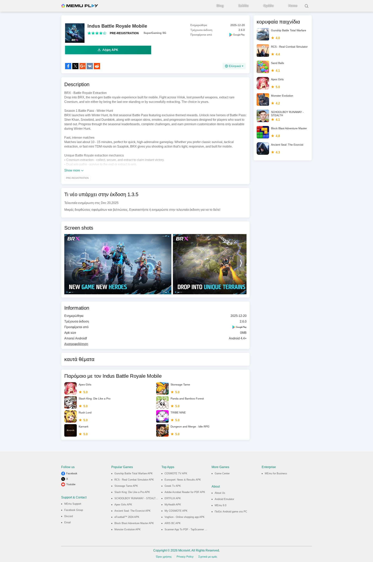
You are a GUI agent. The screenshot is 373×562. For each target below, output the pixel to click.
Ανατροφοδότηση (76, 344)
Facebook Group (73, 510)
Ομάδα (268, 6)
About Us (220, 492)
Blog (220, 6)
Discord (68, 516)
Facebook (71, 473)
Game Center (222, 473)
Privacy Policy (185, 556)
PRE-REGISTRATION (124, 33)
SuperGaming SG (155, 32)
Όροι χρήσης (164, 556)
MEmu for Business (276, 473)
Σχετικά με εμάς (207, 556)
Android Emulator (224, 499)
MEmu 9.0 (220, 505)
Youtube (70, 484)
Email (67, 522)
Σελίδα (243, 6)
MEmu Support (72, 503)
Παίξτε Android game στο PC (231, 511)
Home (292, 6)
